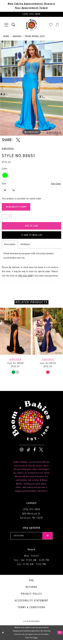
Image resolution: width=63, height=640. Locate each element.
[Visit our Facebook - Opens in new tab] (34, 449)
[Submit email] (47, 535)
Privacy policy (31, 594)
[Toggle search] (13, 24)
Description (9, 244)
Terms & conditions (31, 607)
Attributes (25, 244)
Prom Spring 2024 (35, 36)
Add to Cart (31, 226)
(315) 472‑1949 (25, 275)
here (35, 637)
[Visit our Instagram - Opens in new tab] (21, 449)
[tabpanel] (31, 88)
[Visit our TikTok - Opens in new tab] (28, 449)
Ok (60, 632)
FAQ (31, 580)
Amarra (17, 36)
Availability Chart (16, 207)
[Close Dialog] (3, 632)
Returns (31, 587)
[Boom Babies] (31, 25)
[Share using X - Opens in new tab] (18, 140)
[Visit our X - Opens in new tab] (41, 449)
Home (6, 36)
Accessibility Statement (31, 600)
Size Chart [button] (56, 183)
